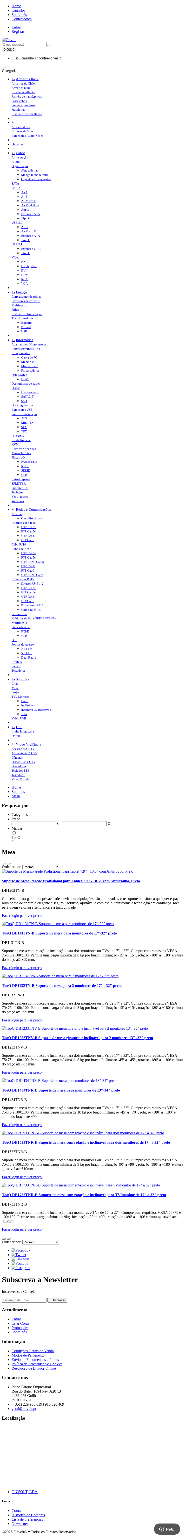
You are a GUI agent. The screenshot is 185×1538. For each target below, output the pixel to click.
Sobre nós (19, 15)
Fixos (24, 701)
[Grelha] (9, 863)
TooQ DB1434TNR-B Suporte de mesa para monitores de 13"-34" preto (61, 1090)
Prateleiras (18, 109)
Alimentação (20, 157)
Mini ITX (27, 422)
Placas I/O (18, 457)
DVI (23, 270)
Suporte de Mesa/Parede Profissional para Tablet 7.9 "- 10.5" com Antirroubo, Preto (71, 881)
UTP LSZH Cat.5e (33, 562)
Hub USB (18, 436)
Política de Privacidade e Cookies (37, 1364)
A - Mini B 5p (30, 205)
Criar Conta (20, 1323)
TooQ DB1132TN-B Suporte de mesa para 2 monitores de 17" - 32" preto (62, 986)
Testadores (18, 670)
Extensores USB (22, 409)
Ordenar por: (11, 867)
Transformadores (22, 318)
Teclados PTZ (20, 770)
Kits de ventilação (23, 92)
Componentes (21, 353)
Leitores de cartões (24, 449)
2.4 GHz (26, 649)
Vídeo (16, 257)
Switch (16, 666)
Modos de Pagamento (28, 1355)
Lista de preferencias (27, 1519)
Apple (25, 209)
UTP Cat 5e (28, 527)
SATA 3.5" (27, 396)
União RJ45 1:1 (31, 609)
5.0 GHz (26, 653)
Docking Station (22, 405)
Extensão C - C (31, 249)
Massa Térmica (21, 453)
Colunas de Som (22, 131)
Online (16, 736)
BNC (24, 262)
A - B (24, 196)
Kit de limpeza (21, 440)
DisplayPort (29, 266)
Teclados (17, 492)
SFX (24, 427)
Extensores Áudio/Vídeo (28, 135)
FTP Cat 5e (28, 557)
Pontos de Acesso (23, 644)
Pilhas (16, 309)
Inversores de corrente (26, 301)
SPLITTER (19, 483)
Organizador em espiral (36, 179)
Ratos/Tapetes (21, 479)
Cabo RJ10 (19, 544)
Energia (21, 292)
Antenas (17, 514)
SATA (15, 183)
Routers (17, 662)
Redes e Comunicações (33, 509)
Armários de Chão (23, 83)
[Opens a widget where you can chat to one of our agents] (167, 1530)
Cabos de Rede (21, 549)
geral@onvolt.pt (24, 1409)
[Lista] (4, 863)
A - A (24, 192)
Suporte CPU (20, 488)
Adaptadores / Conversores (29, 344)
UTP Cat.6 (28, 536)
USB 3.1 (17, 244)
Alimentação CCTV (24, 753)
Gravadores (19, 766)
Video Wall (19, 718)
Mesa (15, 688)
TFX (24, 431)
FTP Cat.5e (28, 531)
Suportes (22, 679)
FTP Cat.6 (27, 540)
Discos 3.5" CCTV (23, 762)
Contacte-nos (22, 19)
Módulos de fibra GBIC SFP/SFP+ (34, 618)
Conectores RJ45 (23, 579)
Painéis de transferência (27, 96)
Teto (24, 714)
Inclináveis (28, 705)
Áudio (16, 162)
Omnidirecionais (32, 518)
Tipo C (25, 218)
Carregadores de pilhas (26, 296)
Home (16, 6)
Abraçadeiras (29, 170)
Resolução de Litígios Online (34, 1368)
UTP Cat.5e (28, 553)
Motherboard (29, 366)
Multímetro (19, 305)
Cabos (20, 153)
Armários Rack (27, 79)
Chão (15, 683)
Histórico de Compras (28, 1515)
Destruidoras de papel (26, 383)
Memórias (27, 362)
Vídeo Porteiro (21, 779)
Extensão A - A (30, 214)
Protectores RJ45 (32, 605)
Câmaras (17, 757)
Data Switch (19, 375)
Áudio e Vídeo (27, 122)
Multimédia (19, 623)
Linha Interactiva (23, 731)
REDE (25, 466)
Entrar (16, 27)
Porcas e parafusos (23, 105)
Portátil (26, 327)
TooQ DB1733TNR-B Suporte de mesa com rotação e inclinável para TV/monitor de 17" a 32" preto (84, 1195)
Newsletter (20, 1524)
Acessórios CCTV (23, 749)
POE (14, 640)
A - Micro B (28, 201)
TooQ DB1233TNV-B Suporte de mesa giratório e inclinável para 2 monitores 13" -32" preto (77, 1038)
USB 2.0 (17, 188)
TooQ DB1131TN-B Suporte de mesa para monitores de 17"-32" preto (59, 933)
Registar (18, 31)
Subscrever (57, 1300)
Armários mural (22, 88)
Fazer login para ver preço (22, 915)
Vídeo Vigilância (28, 744)
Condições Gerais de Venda (33, 1351)
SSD (24, 401)
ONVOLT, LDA (25, 1492)
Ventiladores (20, 496)
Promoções (20, 1328)
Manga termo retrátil (34, 175)
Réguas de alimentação (27, 314)
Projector (17, 692)
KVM (15, 444)
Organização (20, 166)
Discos (16, 388)
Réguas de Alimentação (27, 114)
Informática (24, 340)
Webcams (18, 501)
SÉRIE (25, 470)
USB (24, 331)
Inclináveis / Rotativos (36, 710)
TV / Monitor (20, 696)
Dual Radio (28, 657)
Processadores (30, 370)
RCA (24, 279)
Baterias (18, 144)
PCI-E (25, 631)
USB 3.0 (17, 222)
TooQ (16, 837)
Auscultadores (21, 127)
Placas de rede (21, 627)
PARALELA (29, 462)
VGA (24, 283)
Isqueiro (26, 322)
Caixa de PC (29, 357)
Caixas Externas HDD (26, 349)
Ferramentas (19, 614)
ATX (24, 418)
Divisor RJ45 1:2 (32, 583)
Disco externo (30, 392)
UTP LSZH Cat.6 (32, 575)
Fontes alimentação (24, 414)
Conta (16, 1511)
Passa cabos (19, 101)
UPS (19, 727)
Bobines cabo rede (24, 523)
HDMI (25, 275)
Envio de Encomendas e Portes (35, 1360)
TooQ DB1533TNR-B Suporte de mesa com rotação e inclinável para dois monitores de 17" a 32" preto (86, 1142)
